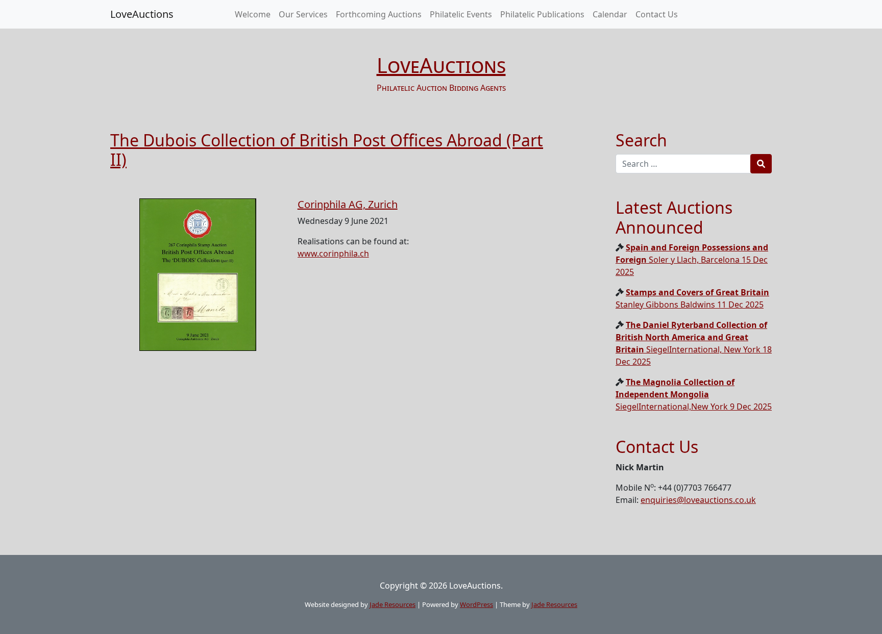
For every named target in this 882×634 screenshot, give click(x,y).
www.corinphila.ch (333, 253)
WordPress (476, 604)
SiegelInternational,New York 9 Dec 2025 (694, 394)
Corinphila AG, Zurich (348, 204)
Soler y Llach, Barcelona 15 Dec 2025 (692, 259)
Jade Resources (392, 604)
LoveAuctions (142, 14)
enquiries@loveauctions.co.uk (698, 499)
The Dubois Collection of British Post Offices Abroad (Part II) (326, 149)
